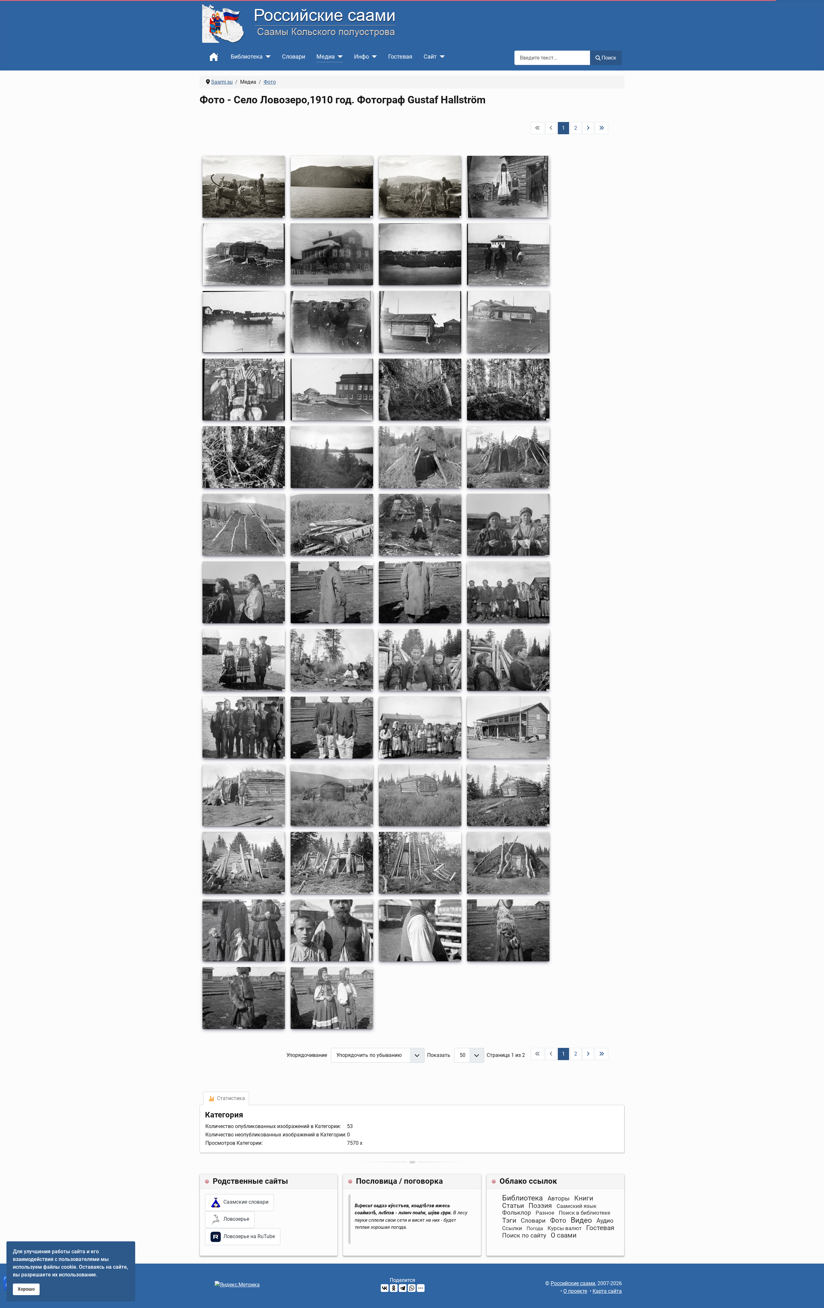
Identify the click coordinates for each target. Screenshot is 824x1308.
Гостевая (400, 56)
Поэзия (540, 1205)
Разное (545, 1212)
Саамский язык (576, 1206)
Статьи (513, 1205)
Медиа (325, 56)
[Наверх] (813, 1296)
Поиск (609, 58)
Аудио (604, 1220)
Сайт (430, 56)
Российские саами (573, 1283)
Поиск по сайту (524, 1235)
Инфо (361, 56)
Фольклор (516, 1212)
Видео (581, 1220)
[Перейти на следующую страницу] (588, 128)
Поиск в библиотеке (584, 1212)
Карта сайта (607, 1291)
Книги (583, 1198)
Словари (293, 56)
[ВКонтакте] (385, 1288)
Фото (558, 1220)
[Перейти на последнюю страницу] (601, 128)
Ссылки (512, 1228)
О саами (563, 1235)
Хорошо (26, 1289)
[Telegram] (403, 1288)
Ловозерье (235, 1219)
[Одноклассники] (394, 1288)
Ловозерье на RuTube (248, 1236)
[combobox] (552, 58)
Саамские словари (244, 1202)
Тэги (509, 1220)
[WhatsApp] (412, 1288)
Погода (535, 1228)
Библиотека (247, 56)
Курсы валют (565, 1228)
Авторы (559, 1198)
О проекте (575, 1291)
